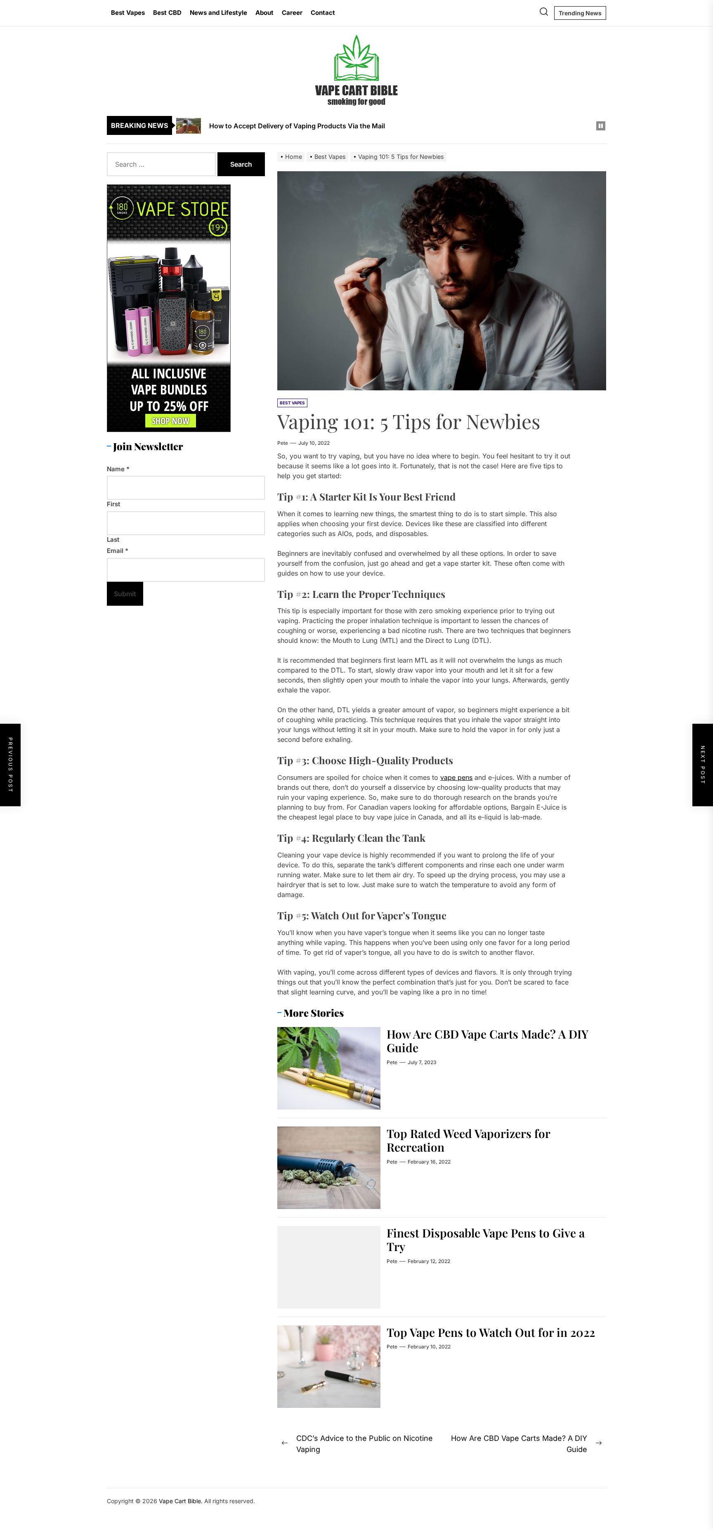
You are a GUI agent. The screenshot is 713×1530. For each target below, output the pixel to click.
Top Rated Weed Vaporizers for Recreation (468, 1140)
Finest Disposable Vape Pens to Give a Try (486, 1239)
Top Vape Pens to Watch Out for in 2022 (491, 1332)
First (113, 504)
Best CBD (167, 13)
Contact (323, 13)
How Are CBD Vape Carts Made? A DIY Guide (487, 1040)
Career (292, 13)
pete (282, 443)
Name (118, 468)
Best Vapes (128, 13)
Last (113, 539)
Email (117, 551)
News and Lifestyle (218, 13)
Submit (125, 593)
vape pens (456, 777)
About (264, 13)
